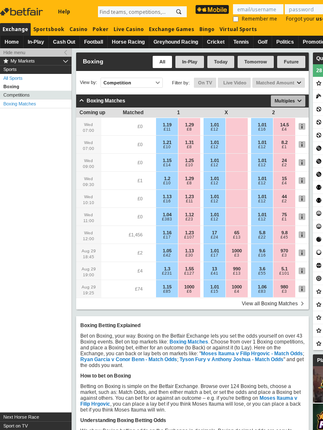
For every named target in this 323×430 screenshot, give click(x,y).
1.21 (167, 142)
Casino (78, 29)
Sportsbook (48, 29)
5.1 (284, 269)
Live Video (234, 82)
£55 (262, 273)
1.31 (189, 142)
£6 (189, 291)
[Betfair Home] (22, 12)
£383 (167, 219)
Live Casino (129, 29)
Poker (101, 29)
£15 (214, 291)
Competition (117, 82)
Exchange (15, 29)
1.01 (214, 125)
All (162, 61)
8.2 (284, 142)
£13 (237, 237)
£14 (167, 165)
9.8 (284, 233)
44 (284, 196)
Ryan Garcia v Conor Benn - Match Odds (128, 359)
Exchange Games (171, 29)
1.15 (167, 160)
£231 (167, 273)
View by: (88, 82)
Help (64, 11)
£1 (284, 147)
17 (214, 233)
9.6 (262, 251)
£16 (262, 129)
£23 (189, 219)
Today (221, 61)
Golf (262, 42)
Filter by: (181, 82)
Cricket (216, 42)
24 (284, 160)
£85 (167, 291)
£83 (262, 291)
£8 (189, 129)
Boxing (11, 86)
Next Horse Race (21, 417)
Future (291, 61)
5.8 (262, 233)
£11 (167, 129)
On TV (205, 82)
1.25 (189, 160)
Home (12, 42)
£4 (284, 129)
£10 (167, 147)
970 (284, 251)
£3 (236, 255)
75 (284, 214)
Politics (285, 42)
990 (237, 269)
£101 (284, 273)
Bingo (206, 29)
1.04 (167, 214)
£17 (167, 237)
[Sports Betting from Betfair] (212, 9)
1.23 (189, 196)
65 (236, 233)
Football (93, 42)
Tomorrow (255, 61)
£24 (214, 237)
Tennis (241, 42)
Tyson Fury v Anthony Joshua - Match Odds (231, 359)
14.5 (284, 125)
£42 (167, 255)
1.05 (167, 251)
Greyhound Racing (176, 42)
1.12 (189, 214)
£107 (189, 237)
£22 (262, 237)
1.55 (189, 269)
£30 (189, 255)
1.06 (262, 287)
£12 (214, 129)
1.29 (189, 125)
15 (284, 178)
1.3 (167, 269)
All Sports (13, 78)
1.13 (167, 196)
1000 (237, 251)
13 (214, 269)
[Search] (179, 12)
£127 (189, 273)
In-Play (36, 42)
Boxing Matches (19, 103)
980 (284, 287)
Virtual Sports (238, 29)
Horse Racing (128, 42)
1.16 (167, 233)
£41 (214, 273)
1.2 (167, 178)
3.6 (262, 269)
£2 (284, 165)
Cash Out (64, 42)
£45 (284, 237)
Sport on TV (15, 425)
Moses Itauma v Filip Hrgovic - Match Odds (252, 354)
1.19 (167, 125)
